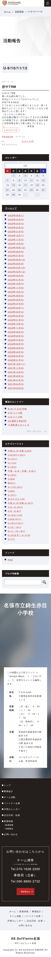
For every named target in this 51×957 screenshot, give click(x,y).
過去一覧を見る (34, 431)
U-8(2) (11, 490)
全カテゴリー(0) (16, 498)
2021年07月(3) (16, 380)
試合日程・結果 (12, 815)
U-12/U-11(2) (15, 515)
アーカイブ (11, 208)
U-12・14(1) (14, 527)
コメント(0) (28, 141)
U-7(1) (11, 539)
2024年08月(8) (16, 251)
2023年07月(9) (16, 303)
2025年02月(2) (16, 227)
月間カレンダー (12, 809)
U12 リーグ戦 (15, 416)
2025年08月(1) (16, 215)
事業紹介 (8, 791)
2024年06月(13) (16, 259)
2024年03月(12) (16, 271)
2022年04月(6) (16, 351)
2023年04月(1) (16, 307)
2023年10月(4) (16, 291)
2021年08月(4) (16, 375)
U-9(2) (11, 478)
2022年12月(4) (16, 323)
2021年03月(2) (16, 388)
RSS (10, 559)
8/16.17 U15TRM (17, 408)
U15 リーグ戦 (15, 412)
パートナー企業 (12, 803)
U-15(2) (12, 474)
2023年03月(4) (16, 311)
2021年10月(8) (16, 372)
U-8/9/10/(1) (14, 518)
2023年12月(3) (16, 283)
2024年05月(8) (16, 263)
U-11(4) (12, 462)
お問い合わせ (11, 834)
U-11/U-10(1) (15, 486)
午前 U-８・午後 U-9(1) (22, 470)
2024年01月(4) (16, 279)
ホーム (7, 11)
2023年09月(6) (16, 295)
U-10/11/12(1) (15, 523)
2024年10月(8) (16, 243)
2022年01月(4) (16, 359)
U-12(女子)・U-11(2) (19, 535)
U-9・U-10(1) (15, 507)
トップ (7, 785)
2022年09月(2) (16, 331)
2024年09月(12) (16, 247)
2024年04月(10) (16, 267)
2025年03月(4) (16, 223)
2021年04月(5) (16, 383)
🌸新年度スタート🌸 (19, 424)
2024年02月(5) (16, 275)
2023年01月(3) (16, 319)
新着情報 (8, 821)
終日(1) (12, 482)
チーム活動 (9, 797)
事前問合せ (25, 891)
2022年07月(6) (16, 339)
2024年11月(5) (16, 239)
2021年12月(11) (16, 363)
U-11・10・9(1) (16, 531)
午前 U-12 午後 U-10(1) (20, 502)
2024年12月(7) (16, 235)
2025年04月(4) (16, 219)
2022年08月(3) (16, 335)
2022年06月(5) (16, 343)
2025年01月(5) (16, 231)
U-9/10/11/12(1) (17, 454)
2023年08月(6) (16, 299)
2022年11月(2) (16, 327)
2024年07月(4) (16, 255)
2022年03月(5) (16, 355)
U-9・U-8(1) (14, 510)
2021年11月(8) (16, 367)
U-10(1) (12, 494)
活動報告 (19, 11)
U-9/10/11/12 (10, 130)
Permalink (7, 136)
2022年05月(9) (16, 347)
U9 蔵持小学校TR (17, 420)
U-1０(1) (12, 458)
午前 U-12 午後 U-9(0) (20, 450)
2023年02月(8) (16, 315)
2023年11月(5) (16, 287)
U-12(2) (12, 466)
